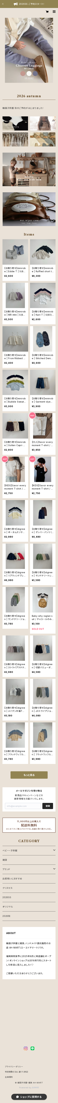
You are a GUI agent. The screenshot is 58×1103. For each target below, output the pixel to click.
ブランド (6, 869)
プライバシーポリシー (14, 1066)
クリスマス (7, 888)
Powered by (25, 1087)
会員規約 (9, 1077)
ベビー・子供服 (9, 850)
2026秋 (6, 916)
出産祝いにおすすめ (12, 878)
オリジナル (7, 906)
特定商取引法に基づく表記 (16, 1072)
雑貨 (4, 860)
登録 (48, 806)
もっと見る (29, 775)
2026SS (6, 897)
